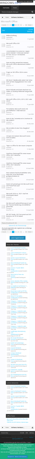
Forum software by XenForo (9, 437)
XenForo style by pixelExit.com (23, 438)
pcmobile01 (14, 302)
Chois (12, 249)
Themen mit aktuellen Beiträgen (10, 12)
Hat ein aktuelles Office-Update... (19, 281)
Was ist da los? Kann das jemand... (17, 275)
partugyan (9, 208)
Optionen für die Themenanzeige (17, 225)
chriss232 (13, 339)
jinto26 (12, 282)
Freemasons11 (10, 56)
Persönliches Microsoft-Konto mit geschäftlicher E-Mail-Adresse (17, 109)
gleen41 (13, 371)
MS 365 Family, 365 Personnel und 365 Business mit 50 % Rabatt (18, 215)
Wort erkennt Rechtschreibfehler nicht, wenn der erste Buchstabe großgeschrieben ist (18, 174)
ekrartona (8, 112)
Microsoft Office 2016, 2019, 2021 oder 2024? (19, 100)
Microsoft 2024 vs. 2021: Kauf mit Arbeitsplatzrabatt (17, 194)
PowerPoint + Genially (16, 369)
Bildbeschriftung (11, 35)
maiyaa (8, 74)
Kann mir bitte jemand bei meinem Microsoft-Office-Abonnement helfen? (18, 63)
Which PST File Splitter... (17, 296)
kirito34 (8, 84)
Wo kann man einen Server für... (19, 364)
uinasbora (9, 122)
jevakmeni (9, 187)
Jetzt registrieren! (17, 238)
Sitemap (31, 433)
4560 (26, 25)
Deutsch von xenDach (22, 437)
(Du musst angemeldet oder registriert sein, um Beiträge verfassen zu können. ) (17, 228)
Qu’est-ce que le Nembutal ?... (18, 258)
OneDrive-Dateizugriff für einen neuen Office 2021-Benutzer (18, 154)
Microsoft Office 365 (13, 43)
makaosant (9, 178)
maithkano (9, 130)
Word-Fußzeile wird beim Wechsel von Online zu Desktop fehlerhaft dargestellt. (19, 90)
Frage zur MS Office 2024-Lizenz (16, 72)
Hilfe (27, 433)
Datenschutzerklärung (29, 436)
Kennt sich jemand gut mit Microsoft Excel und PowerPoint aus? (19, 185)
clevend (13, 277)
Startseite (6, 8)
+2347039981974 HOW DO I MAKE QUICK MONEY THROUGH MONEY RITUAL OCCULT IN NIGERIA (17, 53)
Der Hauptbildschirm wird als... (19, 374)
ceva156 (8, 45)
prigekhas (8, 103)
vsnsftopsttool (14, 271)
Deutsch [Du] (4, 433)
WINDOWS (10, 3)
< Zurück (3, 25)
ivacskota (8, 147)
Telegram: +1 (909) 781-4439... (19, 301)
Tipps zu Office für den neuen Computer (19, 145)
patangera (9, 139)
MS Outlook (17, 422)
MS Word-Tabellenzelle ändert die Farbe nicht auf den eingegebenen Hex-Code (19, 81)
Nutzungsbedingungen (16, 436)
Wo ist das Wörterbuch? (17, 338)
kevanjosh (9, 197)
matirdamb (9, 157)
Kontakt (22, 433)
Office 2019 (10, 420)
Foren (15, 8)
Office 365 (25, 419)
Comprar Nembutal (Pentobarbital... (16, 353)
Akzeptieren (11, 456)
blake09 (13, 287)
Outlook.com (10, 422)
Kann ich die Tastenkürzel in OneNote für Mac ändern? (19, 119)
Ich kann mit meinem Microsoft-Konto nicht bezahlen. (18, 137)
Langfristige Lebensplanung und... (18, 332)
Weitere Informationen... (21, 456)
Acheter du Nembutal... (17, 359)
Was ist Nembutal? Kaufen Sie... (19, 263)
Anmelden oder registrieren (25, 1)
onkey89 (8, 66)
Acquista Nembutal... (16, 348)
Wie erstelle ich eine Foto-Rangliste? (18, 128)
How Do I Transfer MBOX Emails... (17, 268)
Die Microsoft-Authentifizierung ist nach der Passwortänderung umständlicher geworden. (19, 204)
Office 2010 (19, 419)
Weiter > (30, 25)
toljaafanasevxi (15, 334)
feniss (12, 376)
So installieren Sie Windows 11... (19, 286)
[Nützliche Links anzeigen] (32, 17)
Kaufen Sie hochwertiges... (17, 343)
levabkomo (9, 167)
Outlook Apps (24, 422)
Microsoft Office (11, 419)
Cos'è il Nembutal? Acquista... (18, 248)
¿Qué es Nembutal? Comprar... (19, 253)
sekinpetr (8, 93)
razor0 (8, 218)
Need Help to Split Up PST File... (19, 291)
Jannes (12, 366)
